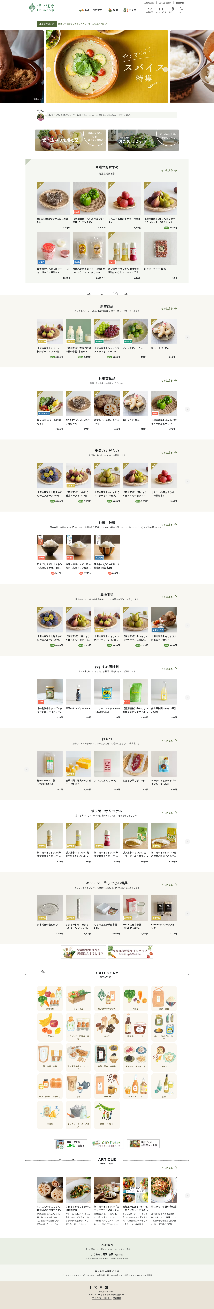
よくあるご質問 (99, 1254)
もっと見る (167, 170)
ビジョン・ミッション (71, 1275)
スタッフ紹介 (136, 1275)
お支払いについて (105, 1249)
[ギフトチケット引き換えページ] (107, 1144)
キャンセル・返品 (123, 1249)
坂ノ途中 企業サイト (106, 1271)
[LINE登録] (70, 1144)
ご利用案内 (149, 2)
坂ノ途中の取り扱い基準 (117, 1275)
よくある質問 (165, 2)
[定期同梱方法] (83, 951)
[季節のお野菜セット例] (143, 1144)
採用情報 (148, 1275)
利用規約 (117, 1298)
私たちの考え (89, 1275)
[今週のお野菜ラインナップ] (130, 951)
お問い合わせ (116, 1254)
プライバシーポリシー (102, 1298)
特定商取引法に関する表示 (97, 1259)
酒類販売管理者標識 (119, 1259)
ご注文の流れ (89, 1249)
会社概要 (180, 2)
